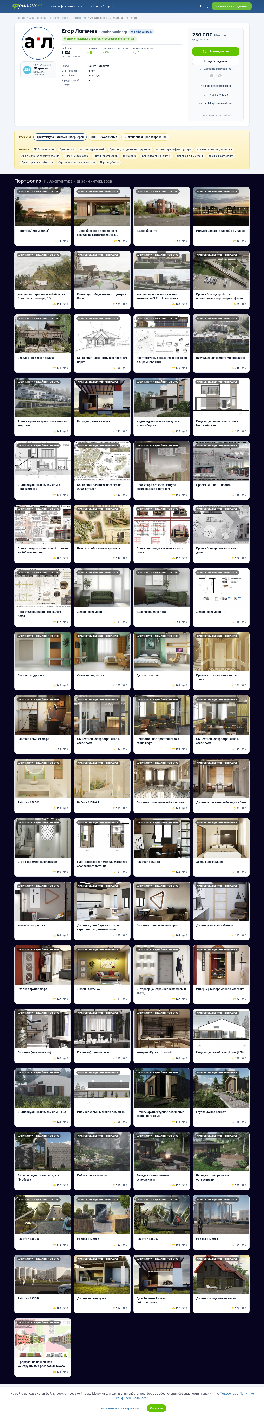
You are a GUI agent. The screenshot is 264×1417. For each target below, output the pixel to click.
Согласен (156, 1408)
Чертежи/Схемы (109, 162)
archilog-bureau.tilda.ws (218, 103)
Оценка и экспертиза (221, 155)
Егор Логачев (79, 31)
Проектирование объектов (37, 162)
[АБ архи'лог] (27, 70)
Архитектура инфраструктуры (173, 149)
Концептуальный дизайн (156, 155)
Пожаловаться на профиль (216, 115)
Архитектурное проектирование (40, 155)
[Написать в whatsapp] (219, 75)
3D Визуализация (44, 149)
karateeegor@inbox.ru (218, 85)
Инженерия (130, 155)
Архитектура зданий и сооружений (130, 149)
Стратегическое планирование (76, 162)
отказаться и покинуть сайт (120, 1408)
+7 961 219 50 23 (218, 94)
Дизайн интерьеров (76, 155)
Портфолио (27, 181)
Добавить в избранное (217, 68)
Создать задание (216, 61)
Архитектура (67, 149)
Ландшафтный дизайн (190, 155)
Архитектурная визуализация (214, 149)
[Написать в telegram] (211, 75)
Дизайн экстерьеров (105, 155)
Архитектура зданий (92, 149)
